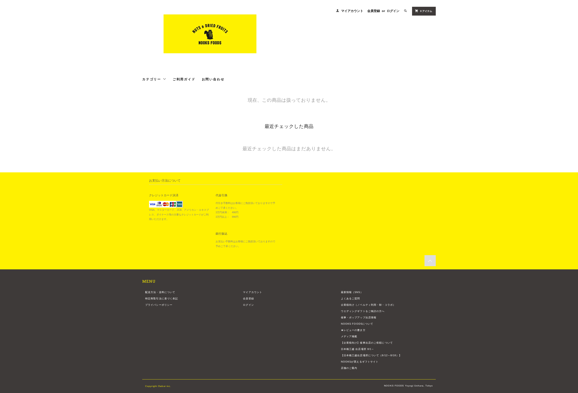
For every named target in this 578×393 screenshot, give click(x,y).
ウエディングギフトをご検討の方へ (363, 311)
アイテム (426, 11)
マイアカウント (352, 11)
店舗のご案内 (349, 368)
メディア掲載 (349, 336)
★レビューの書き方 (353, 330)
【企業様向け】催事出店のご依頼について (367, 342)
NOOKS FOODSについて (357, 323)
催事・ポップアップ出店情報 (359, 317)
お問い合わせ (213, 79)
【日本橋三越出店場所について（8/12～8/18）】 (371, 355)
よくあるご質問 (350, 298)
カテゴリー (152, 79)
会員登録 (373, 11)
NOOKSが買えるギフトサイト (360, 361)
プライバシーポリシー (158, 304)
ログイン (393, 11)
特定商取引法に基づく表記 (161, 298)
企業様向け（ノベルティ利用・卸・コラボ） (368, 304)
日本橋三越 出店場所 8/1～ (357, 349)
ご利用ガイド (184, 79)
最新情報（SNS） (352, 292)
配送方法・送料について (160, 292)
